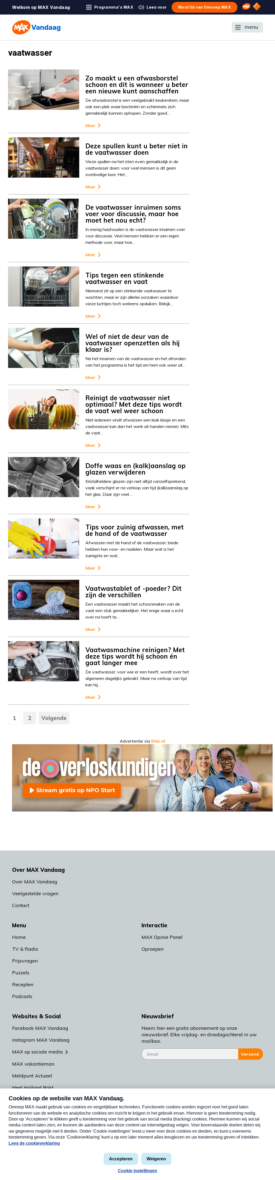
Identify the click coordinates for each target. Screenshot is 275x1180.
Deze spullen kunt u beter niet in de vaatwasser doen (136, 149)
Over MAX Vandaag (34, 882)
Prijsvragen (25, 961)
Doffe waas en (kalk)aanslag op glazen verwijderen (135, 469)
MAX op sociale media (37, 1052)
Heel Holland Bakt (32, 1087)
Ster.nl (158, 741)
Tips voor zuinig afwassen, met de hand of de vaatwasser (134, 530)
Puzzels (20, 973)
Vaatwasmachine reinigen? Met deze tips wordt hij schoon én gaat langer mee (135, 656)
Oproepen (153, 949)
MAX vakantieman (33, 1064)
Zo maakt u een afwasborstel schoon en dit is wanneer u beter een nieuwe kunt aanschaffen (136, 84)
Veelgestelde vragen (35, 893)
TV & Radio (25, 949)
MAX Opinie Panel (162, 937)
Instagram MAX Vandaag (41, 1040)
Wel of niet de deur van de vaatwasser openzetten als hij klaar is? (132, 342)
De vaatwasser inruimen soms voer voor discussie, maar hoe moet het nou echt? (133, 213)
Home (19, 937)
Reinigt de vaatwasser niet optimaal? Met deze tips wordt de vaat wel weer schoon (133, 404)
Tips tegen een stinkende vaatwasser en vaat (124, 278)
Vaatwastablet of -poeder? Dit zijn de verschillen (133, 591)
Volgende (54, 718)
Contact (20, 905)
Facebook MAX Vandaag (40, 1028)
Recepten (22, 984)
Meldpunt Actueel (32, 1076)
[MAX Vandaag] (36, 27)
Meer (90, 125)
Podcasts (22, 996)
